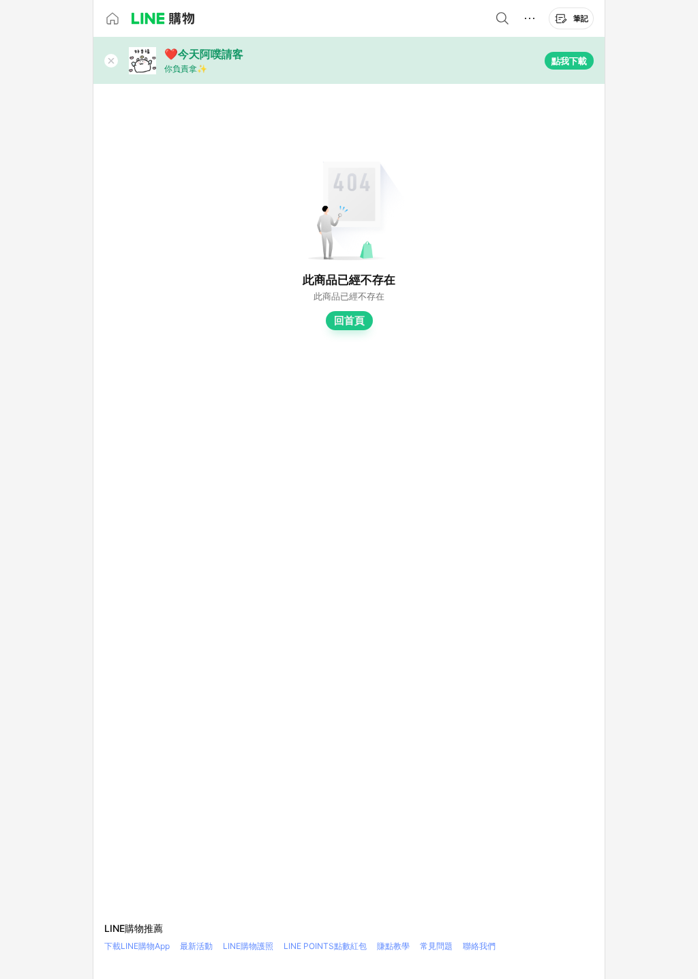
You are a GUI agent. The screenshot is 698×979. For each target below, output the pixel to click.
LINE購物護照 (248, 946)
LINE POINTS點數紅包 (325, 946)
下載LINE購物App (137, 946)
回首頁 (349, 320)
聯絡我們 (479, 946)
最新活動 (196, 946)
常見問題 (436, 946)
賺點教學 (393, 946)
